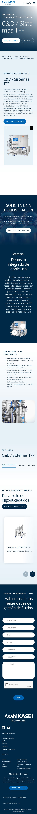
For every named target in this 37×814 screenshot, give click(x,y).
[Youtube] (8, 727)
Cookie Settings (22, 797)
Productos (6, 56)
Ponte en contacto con (8, 738)
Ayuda (3, 741)
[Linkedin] (3, 727)
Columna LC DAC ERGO (19, 547)
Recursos (4, 744)
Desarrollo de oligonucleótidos (15, 498)
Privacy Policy (7, 797)
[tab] (9, 466)
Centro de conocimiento (8, 749)
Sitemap (14, 797)
